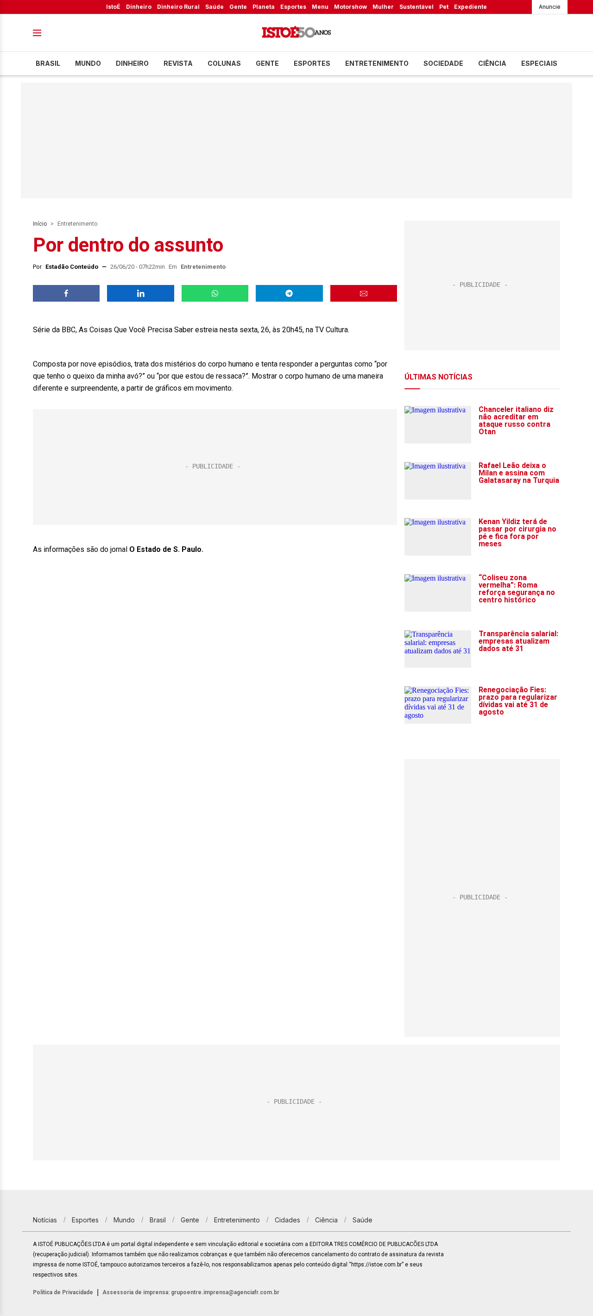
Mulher (383, 6)
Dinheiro (138, 6)
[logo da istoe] (296, 33)
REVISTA (178, 63)
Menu (320, 6)
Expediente (470, 6)
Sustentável (416, 6)
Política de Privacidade (63, 1292)
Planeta (263, 6)
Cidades (287, 1220)
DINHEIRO (132, 63)
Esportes (293, 6)
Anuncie (550, 6)
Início (40, 224)
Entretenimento (377, 63)
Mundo (88, 63)
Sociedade (443, 63)
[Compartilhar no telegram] (289, 293)
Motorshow (350, 6)
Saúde (214, 6)
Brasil (48, 63)
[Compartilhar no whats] (215, 293)
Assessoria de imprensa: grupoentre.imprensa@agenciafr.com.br (190, 1292)
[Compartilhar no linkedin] (140, 293)
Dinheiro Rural (178, 6)
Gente (238, 6)
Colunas (224, 63)
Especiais (539, 63)
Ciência (492, 63)
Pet (443, 6)
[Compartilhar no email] (363, 293)
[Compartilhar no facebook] (66, 293)
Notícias (45, 1220)
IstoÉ (113, 6)
